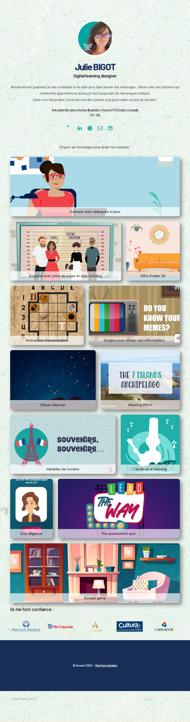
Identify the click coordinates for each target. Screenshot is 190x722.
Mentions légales (106, 665)
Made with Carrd (23, 699)
